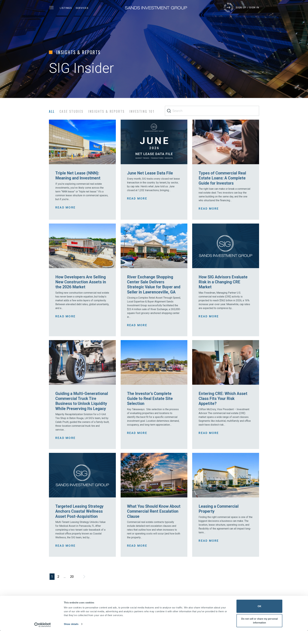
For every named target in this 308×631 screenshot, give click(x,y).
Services (82, 8)
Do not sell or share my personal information (259, 620)
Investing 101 (142, 111)
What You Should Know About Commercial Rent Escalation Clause (153, 511)
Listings (66, 8)
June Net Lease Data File (150, 173)
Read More (65, 207)
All (52, 111)
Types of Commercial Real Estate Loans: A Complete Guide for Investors (222, 178)
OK (259, 606)
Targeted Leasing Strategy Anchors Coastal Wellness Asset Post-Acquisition (79, 511)
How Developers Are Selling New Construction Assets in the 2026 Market (80, 282)
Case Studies (72, 111)
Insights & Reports (106, 111)
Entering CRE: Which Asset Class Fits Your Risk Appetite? (223, 398)
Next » (84, 576)
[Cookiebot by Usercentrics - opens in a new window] (43, 624)
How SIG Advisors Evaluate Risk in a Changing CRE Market (223, 282)
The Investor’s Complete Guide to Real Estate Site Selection (150, 398)
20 (72, 577)
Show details (71, 624)
